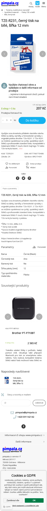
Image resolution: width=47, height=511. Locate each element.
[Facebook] (23, 426)
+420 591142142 (25, 416)
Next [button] (42, 54)
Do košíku (32, 120)
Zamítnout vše (13, 500)
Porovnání (13, 167)
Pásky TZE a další (28, 12)
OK (34, 500)
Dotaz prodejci (35, 164)
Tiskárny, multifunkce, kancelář (17, 10)
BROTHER (37, 156)
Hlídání (32, 167)
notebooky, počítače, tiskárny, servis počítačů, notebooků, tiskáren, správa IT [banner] (9, 4)
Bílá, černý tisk (9, 14)
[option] (23, 54)
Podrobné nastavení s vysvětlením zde (23, 506)
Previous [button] (4, 54)
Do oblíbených (14, 164)
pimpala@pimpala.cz (26, 412)
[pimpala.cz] (2, 10)
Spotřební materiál (11, 12)
